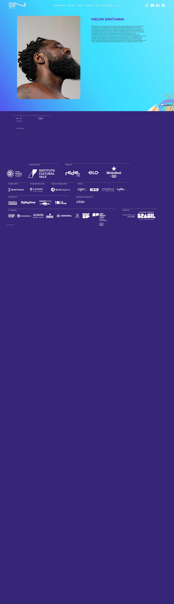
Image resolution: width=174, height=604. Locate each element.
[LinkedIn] (158, 5)
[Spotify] (163, 5)
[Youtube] (152, 5)
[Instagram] (147, 5)
